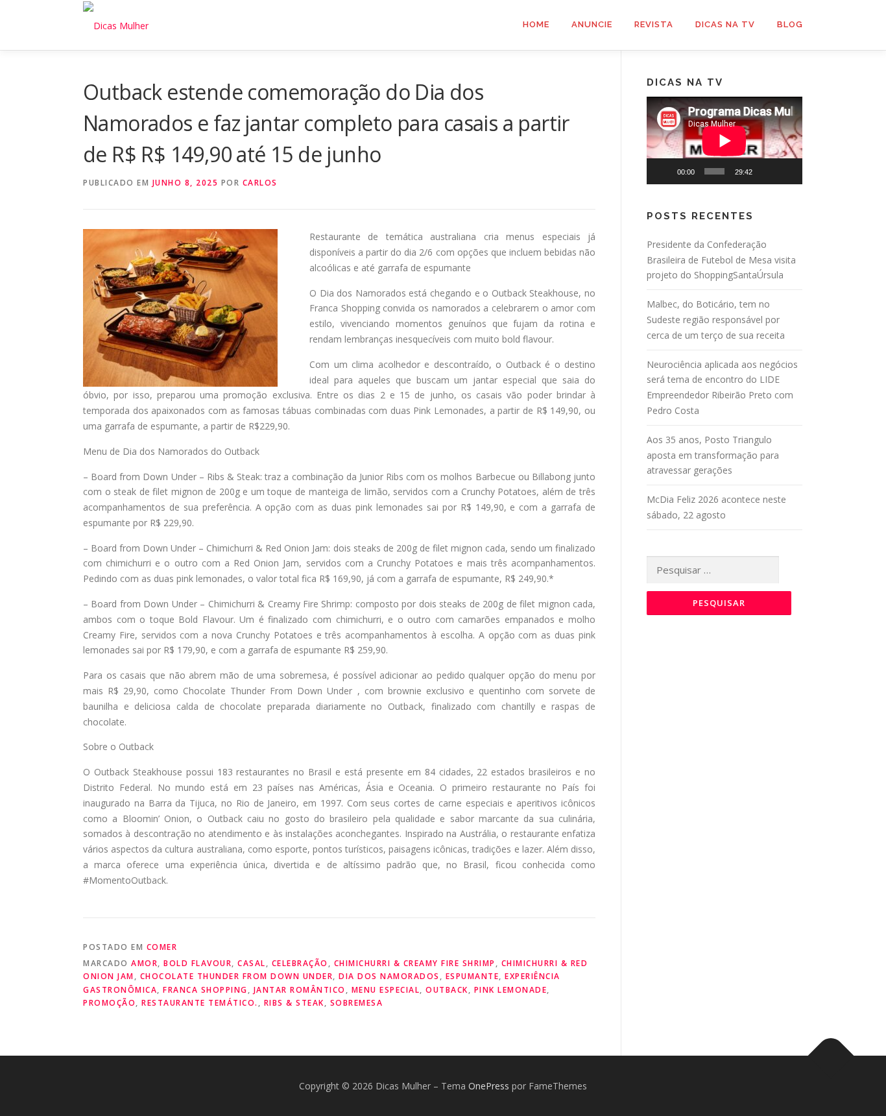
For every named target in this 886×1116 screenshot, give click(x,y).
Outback (446, 989)
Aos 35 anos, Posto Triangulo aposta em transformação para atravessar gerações (713, 455)
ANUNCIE (591, 24)
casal (251, 963)
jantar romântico (300, 989)
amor (144, 963)
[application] (724, 140)
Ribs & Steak (294, 1002)
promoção (109, 1002)
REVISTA (653, 24)
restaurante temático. (199, 1002)
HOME (536, 24)
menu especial (386, 989)
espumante (472, 976)
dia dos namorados (389, 976)
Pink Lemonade (510, 989)
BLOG (790, 24)
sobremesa (356, 1002)
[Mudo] (766, 171)
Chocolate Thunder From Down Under (236, 976)
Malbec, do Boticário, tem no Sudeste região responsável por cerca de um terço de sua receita (716, 319)
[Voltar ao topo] (831, 1055)
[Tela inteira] (786, 171)
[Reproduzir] (663, 171)
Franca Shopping (205, 989)
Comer (162, 946)
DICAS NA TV (725, 24)
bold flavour (197, 963)
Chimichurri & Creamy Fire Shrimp (415, 963)
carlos (260, 182)
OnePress (488, 1086)
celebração (300, 963)
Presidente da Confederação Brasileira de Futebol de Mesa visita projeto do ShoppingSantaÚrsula (721, 260)
